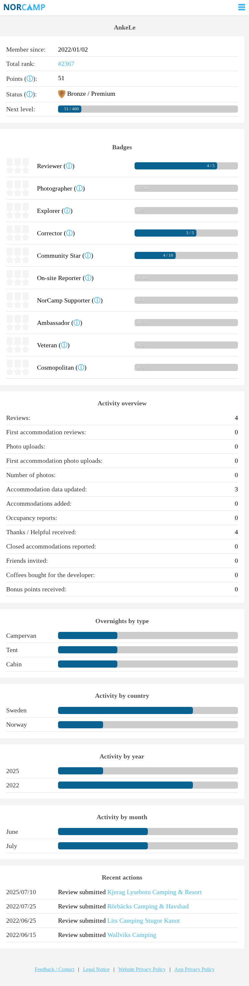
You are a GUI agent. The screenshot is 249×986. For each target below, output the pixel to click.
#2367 (66, 63)
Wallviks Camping (131, 934)
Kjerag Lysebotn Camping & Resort (154, 891)
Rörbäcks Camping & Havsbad (148, 906)
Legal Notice (96, 969)
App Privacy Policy (194, 969)
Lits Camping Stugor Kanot (143, 920)
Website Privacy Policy (142, 969)
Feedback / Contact (54, 969)
